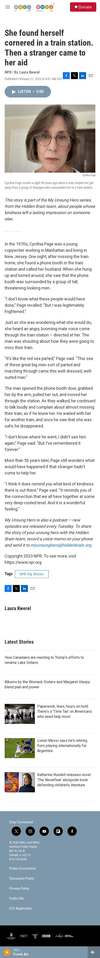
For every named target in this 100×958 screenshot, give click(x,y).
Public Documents (22, 868)
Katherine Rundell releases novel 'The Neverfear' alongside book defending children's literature (64, 780)
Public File (16, 898)
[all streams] (94, 952)
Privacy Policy (19, 888)
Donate (85, 7)
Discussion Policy (21, 878)
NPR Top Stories (32, 574)
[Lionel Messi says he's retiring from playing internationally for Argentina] (20, 748)
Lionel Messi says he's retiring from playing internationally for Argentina (62, 745)
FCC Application (20, 908)
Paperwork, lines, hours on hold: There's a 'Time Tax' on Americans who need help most (64, 711)
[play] (7, 952)
